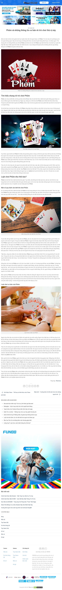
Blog (2, 516)
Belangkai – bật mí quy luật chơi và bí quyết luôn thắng (18, 406)
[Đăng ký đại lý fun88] (16, 10)
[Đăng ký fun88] (31, 458)
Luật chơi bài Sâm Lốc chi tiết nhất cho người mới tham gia (19, 417)
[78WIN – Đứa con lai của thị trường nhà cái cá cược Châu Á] (30, 2)
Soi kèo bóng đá (5, 525)
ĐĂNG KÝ (44, 2)
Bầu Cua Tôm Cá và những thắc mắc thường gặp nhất (17, 420)
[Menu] (2, 2)
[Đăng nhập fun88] (46, 20)
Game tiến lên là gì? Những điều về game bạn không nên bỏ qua (20, 414)
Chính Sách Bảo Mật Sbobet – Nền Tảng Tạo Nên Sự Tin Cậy (17, 496)
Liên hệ (24, 555)
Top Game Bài (31, 28)
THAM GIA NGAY (56, 2)
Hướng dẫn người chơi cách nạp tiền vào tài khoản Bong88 (16, 507)
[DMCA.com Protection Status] (38, 587)
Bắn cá (3, 534)
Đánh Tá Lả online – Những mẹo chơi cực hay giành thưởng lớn (20, 412)
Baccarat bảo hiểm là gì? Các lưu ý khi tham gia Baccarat (18, 403)
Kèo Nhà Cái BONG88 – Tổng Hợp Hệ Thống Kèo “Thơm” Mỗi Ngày (18, 502)
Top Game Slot (5, 528)
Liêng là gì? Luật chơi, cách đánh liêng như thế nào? (17, 423)
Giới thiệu (25, 552)
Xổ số (2, 531)
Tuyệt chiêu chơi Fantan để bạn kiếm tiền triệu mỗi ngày (18, 409)
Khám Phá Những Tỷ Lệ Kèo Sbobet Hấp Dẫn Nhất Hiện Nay (17, 505)
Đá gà (2, 537)
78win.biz (58, 381)
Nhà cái (3, 519)
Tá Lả (27, 99)
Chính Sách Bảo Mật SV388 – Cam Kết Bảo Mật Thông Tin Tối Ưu (18, 499)
